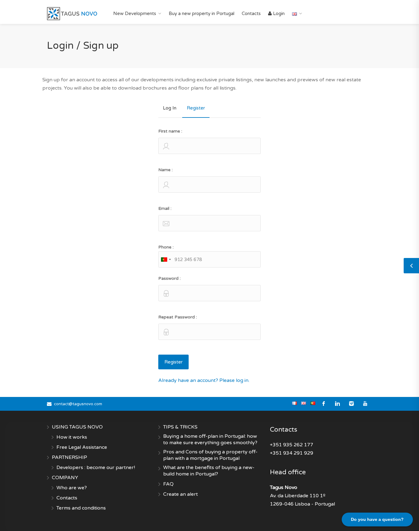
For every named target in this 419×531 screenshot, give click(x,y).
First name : (170, 131)
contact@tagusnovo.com (78, 404)
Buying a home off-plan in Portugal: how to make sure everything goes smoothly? (210, 439)
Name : (165, 169)
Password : (169, 278)
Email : (164, 208)
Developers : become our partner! (95, 467)
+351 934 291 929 (291, 453)
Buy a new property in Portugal (201, 13)
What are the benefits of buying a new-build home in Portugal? (209, 470)
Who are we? (71, 488)
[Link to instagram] (351, 404)
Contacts (251, 13)
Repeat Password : (177, 317)
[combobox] (166, 259)
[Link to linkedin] (337, 404)
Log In (169, 108)
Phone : (166, 247)
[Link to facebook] (324, 404)
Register (196, 108)
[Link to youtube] (365, 404)
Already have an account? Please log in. (203, 380)
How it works (71, 437)
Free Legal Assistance (81, 447)
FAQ (168, 484)
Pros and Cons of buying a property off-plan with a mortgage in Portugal (210, 455)
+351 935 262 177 (291, 445)
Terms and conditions (81, 508)
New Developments (134, 13)
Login (278, 13)
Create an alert (180, 494)
